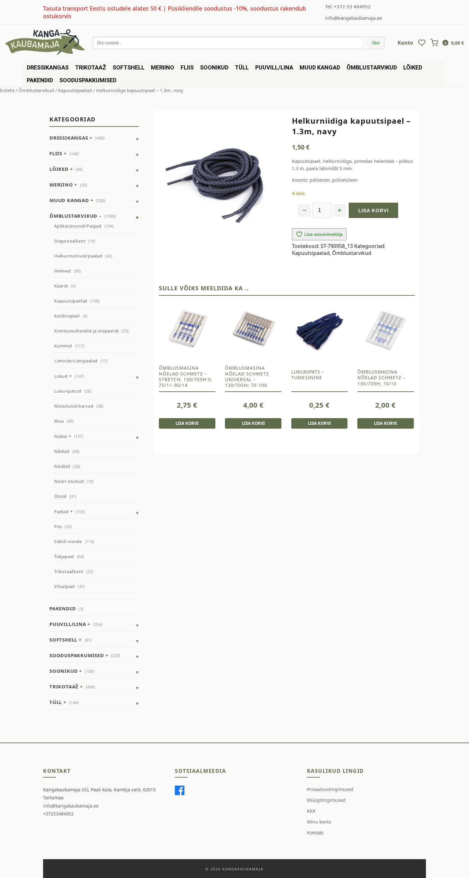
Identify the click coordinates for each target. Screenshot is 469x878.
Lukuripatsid (67, 391)
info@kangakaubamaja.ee (353, 18)
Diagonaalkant (69, 241)
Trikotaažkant (68, 571)
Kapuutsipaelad (75, 90)
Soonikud (214, 67)
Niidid (60, 436)
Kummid (63, 346)
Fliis (187, 67)
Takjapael (64, 556)
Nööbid (62, 466)
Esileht (7, 90)
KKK (311, 811)
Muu (59, 421)
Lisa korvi (373, 210)
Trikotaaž (90, 67)
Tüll (242, 67)
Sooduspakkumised (87, 80)
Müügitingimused (326, 800)
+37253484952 (58, 814)
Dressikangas (48, 67)
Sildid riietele (68, 541)
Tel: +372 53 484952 (348, 6)
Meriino (162, 67)
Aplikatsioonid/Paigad (77, 226)
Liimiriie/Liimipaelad (76, 361)
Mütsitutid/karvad (73, 406)
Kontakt (315, 833)
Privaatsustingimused (330, 789)
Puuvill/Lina (274, 67)
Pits (58, 526)
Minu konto (319, 822)
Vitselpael (64, 586)
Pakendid (40, 80)
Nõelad (62, 451)
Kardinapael (67, 316)
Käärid (61, 286)
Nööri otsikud (69, 481)
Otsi (376, 42)
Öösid (60, 496)
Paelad (61, 511)
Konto (405, 42)
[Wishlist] (422, 43)
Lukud (61, 376)
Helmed (62, 271)
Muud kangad (320, 67)
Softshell (129, 67)
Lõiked (412, 67)
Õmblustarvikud (371, 67)
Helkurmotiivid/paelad (78, 256)
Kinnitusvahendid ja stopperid (86, 331)
